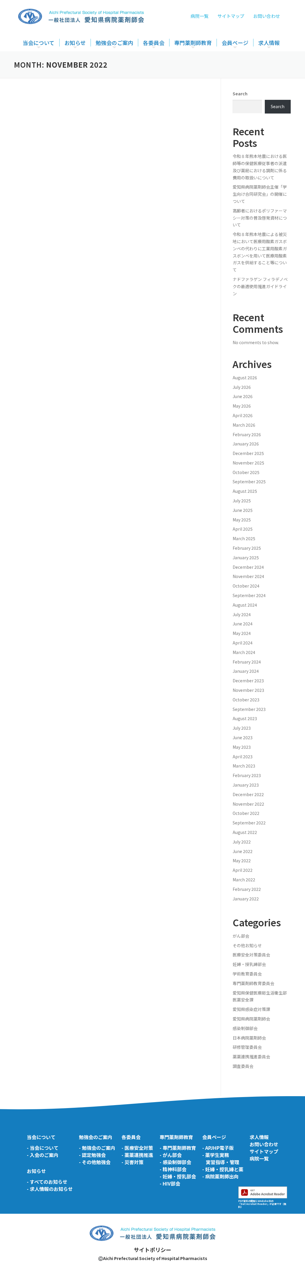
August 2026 (245, 377)
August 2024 (245, 605)
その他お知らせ (247, 945)
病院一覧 (199, 16)
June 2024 (243, 624)
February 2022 (247, 889)
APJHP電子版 (235, 60)
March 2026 (244, 425)
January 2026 (246, 444)
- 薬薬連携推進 (137, 1154)
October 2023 (246, 700)
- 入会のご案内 (42, 1154)
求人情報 (269, 42)
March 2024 (244, 652)
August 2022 (245, 832)
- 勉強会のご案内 (97, 1147)
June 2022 (243, 851)
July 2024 (242, 614)
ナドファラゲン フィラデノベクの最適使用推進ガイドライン (260, 286)
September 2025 (249, 481)
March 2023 (244, 766)
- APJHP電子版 (218, 1147)
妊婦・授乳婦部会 (249, 964)
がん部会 (241, 936)
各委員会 (153, 42)
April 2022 (243, 870)
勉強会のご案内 (114, 42)
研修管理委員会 (247, 1047)
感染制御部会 (245, 1028)
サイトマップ (230, 16)
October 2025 (246, 472)
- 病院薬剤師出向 (220, 1176)
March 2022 (244, 880)
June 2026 (243, 396)
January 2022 (246, 899)
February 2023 (247, 775)
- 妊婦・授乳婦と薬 (222, 1169)
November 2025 (248, 463)
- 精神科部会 (173, 1169)
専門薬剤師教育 (193, 42)
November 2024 (248, 576)
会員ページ (235, 42)
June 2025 (243, 510)
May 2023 (242, 747)
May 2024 (242, 633)
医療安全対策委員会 (163, 60)
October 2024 (246, 586)
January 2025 (246, 557)
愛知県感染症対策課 (251, 1009)
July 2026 (242, 387)
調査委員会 (243, 1066)
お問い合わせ (266, 16)
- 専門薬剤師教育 (178, 1147)
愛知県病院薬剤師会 (251, 1019)
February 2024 (247, 662)
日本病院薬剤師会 (249, 1038)
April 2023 (243, 756)
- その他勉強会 (95, 1162)
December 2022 (248, 794)
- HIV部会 (170, 1183)
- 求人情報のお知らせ (50, 1188)
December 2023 (248, 681)
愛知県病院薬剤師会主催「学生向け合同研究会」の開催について (260, 194)
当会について (39, 42)
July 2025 (242, 501)
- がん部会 (171, 1154)
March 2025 (244, 538)
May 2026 (242, 406)
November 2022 (248, 804)
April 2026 (243, 415)
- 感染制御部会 (175, 1162)
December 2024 (248, 567)
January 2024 (246, 671)
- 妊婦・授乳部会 (178, 1176)
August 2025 (245, 491)
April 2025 (243, 529)
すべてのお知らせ (82, 60)
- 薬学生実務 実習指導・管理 (220, 1158)
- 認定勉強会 (92, 1154)
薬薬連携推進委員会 (251, 1057)
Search (240, 94)
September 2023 (249, 709)
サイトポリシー (152, 1249)
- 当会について (42, 1147)
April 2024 (243, 643)
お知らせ (75, 42)
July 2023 (242, 728)
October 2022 (246, 813)
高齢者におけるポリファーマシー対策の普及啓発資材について (260, 218)
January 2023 (246, 785)
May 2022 (242, 860)
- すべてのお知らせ (47, 1181)
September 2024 (249, 595)
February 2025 (247, 548)
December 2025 (248, 453)
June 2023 (243, 737)
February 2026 (247, 434)
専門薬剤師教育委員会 (196, 60)
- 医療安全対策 (137, 1147)
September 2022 (249, 823)
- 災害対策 (133, 1162)
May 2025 (242, 520)
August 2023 (245, 718)
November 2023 (248, 690)
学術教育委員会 (247, 974)
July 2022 (242, 842)
